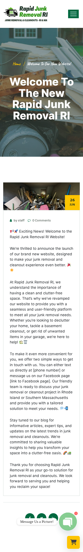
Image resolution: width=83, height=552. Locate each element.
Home (16, 63)
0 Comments (41, 220)
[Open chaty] (68, 522)
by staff (19, 220)
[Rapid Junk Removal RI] (24, 14)
